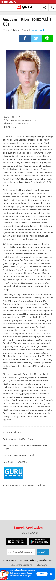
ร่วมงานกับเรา (42, 552)
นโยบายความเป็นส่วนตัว (17, 577)
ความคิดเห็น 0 (38, 30)
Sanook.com (8, 2)
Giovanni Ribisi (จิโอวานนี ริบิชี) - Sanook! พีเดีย (25, 7)
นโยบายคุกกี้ (31, 577)
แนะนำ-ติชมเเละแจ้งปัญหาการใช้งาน (21, 552)
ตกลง (42, 574)
